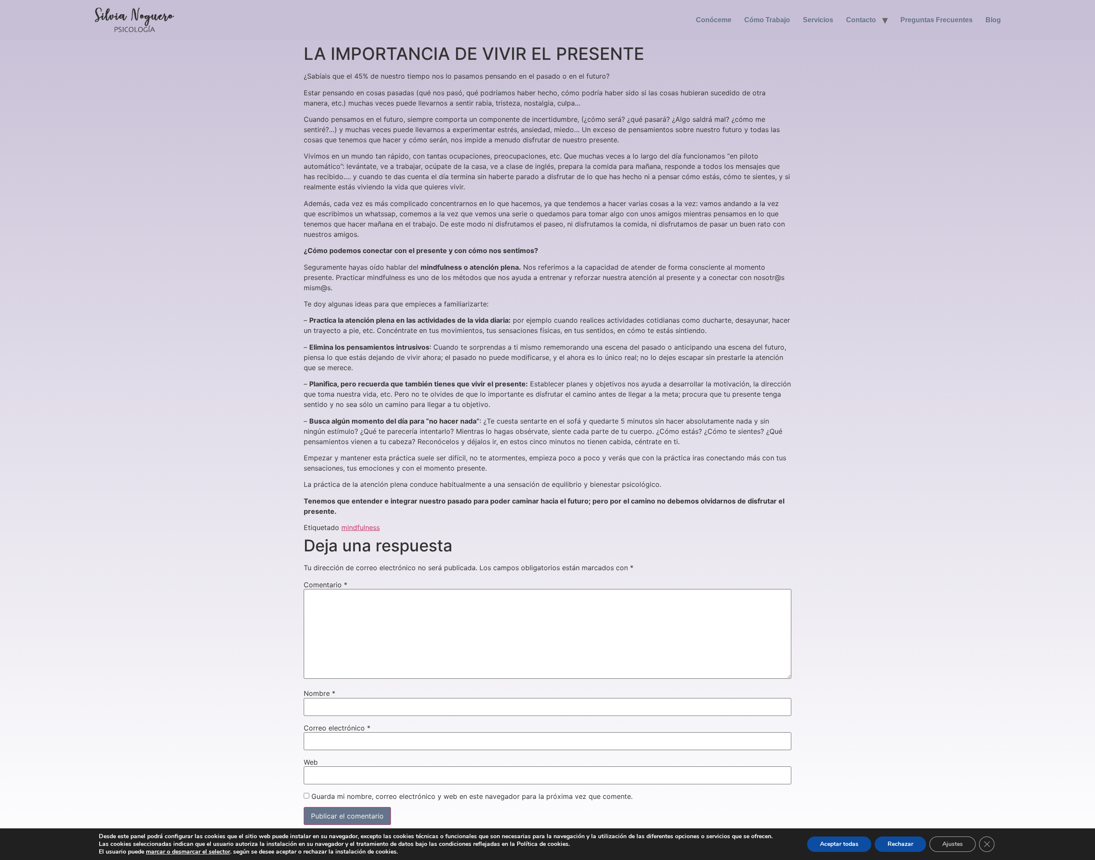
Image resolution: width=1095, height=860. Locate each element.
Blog (993, 20)
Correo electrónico (337, 728)
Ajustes (952, 844)
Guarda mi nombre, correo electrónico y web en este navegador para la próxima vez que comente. (472, 796)
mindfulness (360, 527)
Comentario (325, 584)
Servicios (818, 20)
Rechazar (900, 844)
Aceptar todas (839, 844)
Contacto (861, 20)
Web (311, 762)
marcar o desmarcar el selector (188, 852)
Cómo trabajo (767, 20)
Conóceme (713, 20)
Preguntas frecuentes (936, 20)
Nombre (319, 693)
